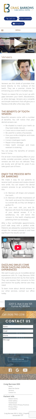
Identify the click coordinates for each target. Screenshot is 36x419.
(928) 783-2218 (15, 314)
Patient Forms (13, 399)
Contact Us (12, 392)
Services (11, 390)
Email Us (19, 24)
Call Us (11, 19)
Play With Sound (18, 48)
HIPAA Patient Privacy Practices (18, 405)
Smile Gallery (12, 401)
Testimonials (12, 403)
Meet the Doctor (13, 388)
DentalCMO (17, 415)
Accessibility (12, 409)
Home (10, 386)
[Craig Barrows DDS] (18, 8)
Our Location (26, 19)
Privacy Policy (12, 407)
